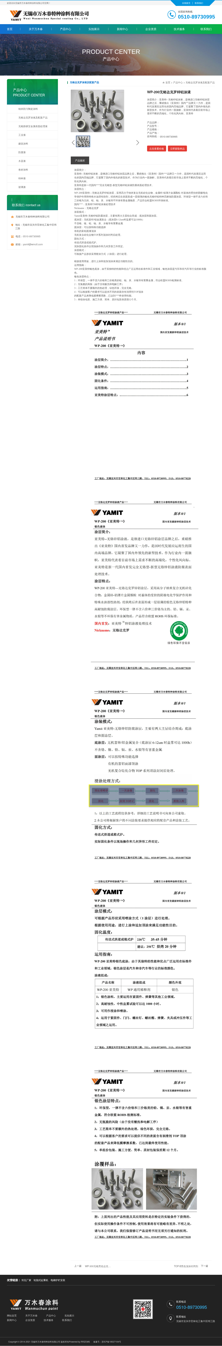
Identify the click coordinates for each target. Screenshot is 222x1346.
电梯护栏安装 (58, 1280)
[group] (83, 141)
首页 (9, 29)
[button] (73, 143)
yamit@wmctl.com (33, 244)
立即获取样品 (177, 148)
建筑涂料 (23, 143)
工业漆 (22, 135)
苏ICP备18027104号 (111, 1341)
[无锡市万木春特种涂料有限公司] (41, 1304)
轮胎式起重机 (41, 1280)
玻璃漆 (22, 187)
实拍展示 (94, 29)
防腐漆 (22, 152)
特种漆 (22, 178)
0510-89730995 (31, 236)
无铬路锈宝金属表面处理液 (33, 126)
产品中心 (65, 29)
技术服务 (179, 29)
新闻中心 (122, 29)
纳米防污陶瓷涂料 (28, 108)
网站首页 (12, 1315)
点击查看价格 (156, 148)
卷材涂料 (23, 169)
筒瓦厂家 (26, 1280)
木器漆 (22, 161)
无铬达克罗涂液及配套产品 (33, 117)
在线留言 (186, 2)
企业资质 (150, 29)
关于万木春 (36, 29)
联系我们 (199, 2)
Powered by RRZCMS (79, 1341)
